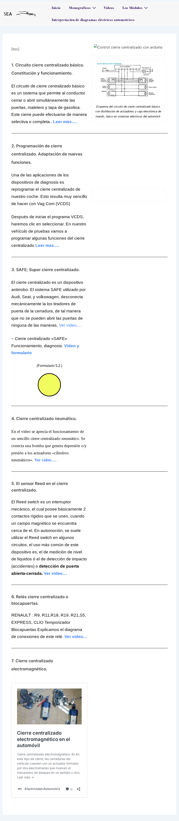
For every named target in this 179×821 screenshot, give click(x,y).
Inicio (56, 7)
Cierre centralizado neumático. (46, 418)
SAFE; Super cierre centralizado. (48, 269)
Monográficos (80, 7)
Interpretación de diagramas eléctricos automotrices (93, 19)
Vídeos (109, 7)
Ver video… (55, 573)
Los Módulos (132, 7)
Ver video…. (70, 325)
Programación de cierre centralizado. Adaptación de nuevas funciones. (46, 154)
